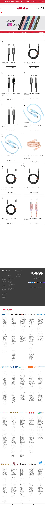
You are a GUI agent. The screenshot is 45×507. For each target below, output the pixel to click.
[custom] (34, 278)
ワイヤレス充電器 (4, 297)
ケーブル (3, 32)
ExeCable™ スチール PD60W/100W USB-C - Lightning (33, 218)
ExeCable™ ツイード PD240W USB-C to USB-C (32, 62)
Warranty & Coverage (10, 282)
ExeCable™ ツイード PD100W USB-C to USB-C (9, 218)
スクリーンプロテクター (24, 32)
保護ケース (14, 32)
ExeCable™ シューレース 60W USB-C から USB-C (10, 125)
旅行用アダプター (4, 290)
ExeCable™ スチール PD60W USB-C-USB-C (9, 62)
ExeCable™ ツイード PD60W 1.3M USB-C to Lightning (11, 187)
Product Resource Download (11, 278)
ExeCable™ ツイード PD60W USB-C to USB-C (31, 187)
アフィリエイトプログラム (11, 285)
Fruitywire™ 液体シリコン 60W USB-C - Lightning (32, 125)
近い (2, 1)
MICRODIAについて (19, 274)
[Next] (43, 32)
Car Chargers (8, 32)
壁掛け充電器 (4, 294)
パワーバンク (33, 32)
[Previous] (2, 32)
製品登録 (9, 275)
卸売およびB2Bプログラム (11, 289)
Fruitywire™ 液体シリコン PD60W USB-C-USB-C (10, 155)
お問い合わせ (17, 276)
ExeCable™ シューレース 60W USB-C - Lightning (32, 93)
